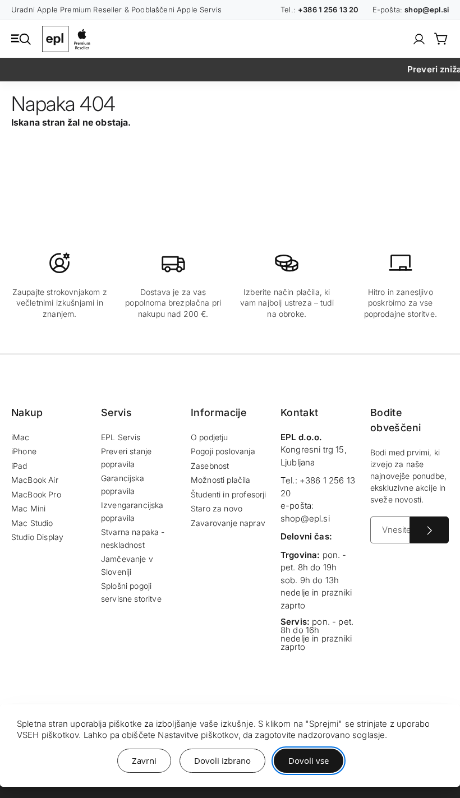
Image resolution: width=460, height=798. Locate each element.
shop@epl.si (305, 518)
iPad (19, 466)
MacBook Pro (36, 494)
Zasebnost (210, 466)
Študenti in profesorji (228, 494)
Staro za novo (216, 508)
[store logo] (68, 39)
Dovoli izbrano (222, 760)
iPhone (23, 451)
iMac (20, 437)
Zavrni (144, 760)
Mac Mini (28, 508)
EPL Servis (121, 437)
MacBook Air (34, 480)
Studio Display (37, 537)
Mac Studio (32, 523)
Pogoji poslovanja (223, 451)
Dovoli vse (308, 760)
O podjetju (209, 437)
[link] (419, 39)
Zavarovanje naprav (228, 523)
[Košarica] (441, 38)
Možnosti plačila (221, 480)
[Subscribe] (429, 529)
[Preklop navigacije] (21, 38)
